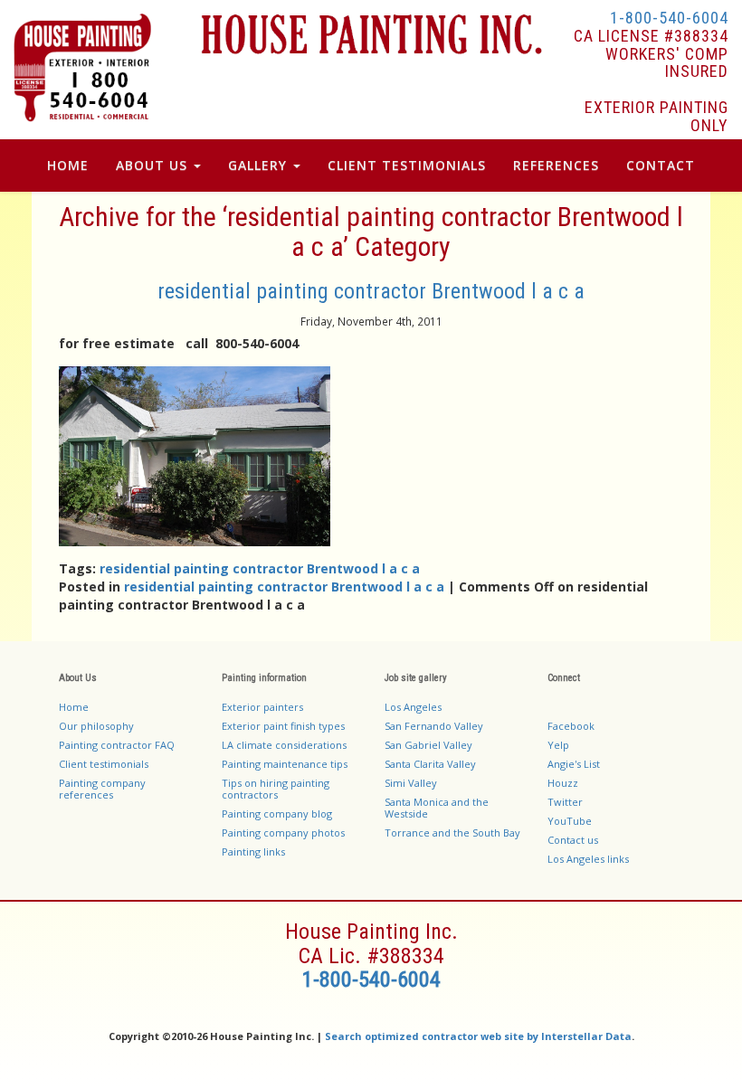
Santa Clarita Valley (430, 764)
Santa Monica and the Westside (437, 807)
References (556, 165)
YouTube (569, 821)
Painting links (253, 851)
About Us (154, 165)
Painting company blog (277, 813)
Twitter (565, 802)
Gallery (259, 165)
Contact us (572, 840)
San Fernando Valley (434, 726)
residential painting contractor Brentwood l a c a (371, 291)
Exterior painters (262, 707)
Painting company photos (283, 832)
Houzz (562, 783)
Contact (660, 165)
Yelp (558, 745)
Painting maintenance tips (284, 764)
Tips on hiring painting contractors (275, 788)
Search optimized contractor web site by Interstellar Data (478, 1036)
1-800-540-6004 (669, 17)
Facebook (571, 726)
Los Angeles (413, 707)
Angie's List (573, 764)
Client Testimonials (407, 165)
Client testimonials (103, 764)
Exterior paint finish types (283, 726)
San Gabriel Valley (428, 745)
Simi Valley (411, 783)
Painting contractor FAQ (117, 745)
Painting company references (102, 788)
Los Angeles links (588, 859)
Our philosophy (96, 726)
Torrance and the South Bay (452, 832)
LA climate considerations (284, 745)
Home (68, 165)
